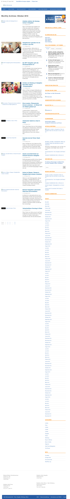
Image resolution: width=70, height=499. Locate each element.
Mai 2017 (47, 277)
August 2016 (47, 296)
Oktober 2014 (47, 342)
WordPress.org (48, 461)
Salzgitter (47, 433)
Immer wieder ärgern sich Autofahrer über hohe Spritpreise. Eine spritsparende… (56, 61)
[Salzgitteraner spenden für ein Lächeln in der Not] (11, 47)
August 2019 (47, 220)
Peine (46, 425)
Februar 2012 (47, 409)
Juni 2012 (47, 401)
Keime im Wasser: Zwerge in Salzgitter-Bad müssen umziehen (32, 173)
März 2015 (47, 332)
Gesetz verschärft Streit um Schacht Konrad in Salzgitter (31, 154)
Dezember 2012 (48, 388)
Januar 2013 (47, 386)
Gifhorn (46, 435)
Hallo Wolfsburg (42, 9)
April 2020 (47, 204)
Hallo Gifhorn (32, 9)
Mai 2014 (47, 353)
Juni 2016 (47, 300)
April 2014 (47, 355)
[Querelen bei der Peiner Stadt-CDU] (11, 142)
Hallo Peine (11, 9)
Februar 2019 (47, 233)
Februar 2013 (47, 384)
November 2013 (48, 365)
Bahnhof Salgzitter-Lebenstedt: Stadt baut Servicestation (32, 190)
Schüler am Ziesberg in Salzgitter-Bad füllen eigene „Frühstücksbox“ (32, 84)
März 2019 (47, 231)
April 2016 (47, 304)
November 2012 (48, 390)
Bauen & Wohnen (48, 439)
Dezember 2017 (48, 262)
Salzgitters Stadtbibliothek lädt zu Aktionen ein (54, 155)
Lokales (3, 120)
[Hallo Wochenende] (7, 5)
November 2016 (48, 290)
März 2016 (47, 307)
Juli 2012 (47, 399)
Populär (47, 48)
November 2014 (48, 340)
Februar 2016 (47, 309)
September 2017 (48, 269)
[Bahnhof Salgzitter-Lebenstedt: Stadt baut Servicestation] (11, 194)
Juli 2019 (47, 223)
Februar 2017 (47, 283)
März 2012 (47, 407)
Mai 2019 (47, 227)
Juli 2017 (47, 273)
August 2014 (47, 346)
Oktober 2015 (47, 317)
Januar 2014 (47, 361)
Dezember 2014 (48, 338)
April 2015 (47, 330)
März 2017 (47, 281)
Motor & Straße (48, 442)
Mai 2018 (47, 252)
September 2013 (48, 369)
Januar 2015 (47, 336)
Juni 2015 (47, 325)
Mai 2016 (47, 302)
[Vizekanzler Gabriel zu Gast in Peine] (11, 125)
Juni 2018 (47, 250)
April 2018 (47, 254)
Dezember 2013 (48, 363)
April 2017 (47, 279)
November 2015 (48, 315)
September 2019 (48, 218)
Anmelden (47, 455)
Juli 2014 (47, 348)
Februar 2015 (47, 334)
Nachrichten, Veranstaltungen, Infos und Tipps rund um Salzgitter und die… (56, 54)
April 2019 (47, 229)
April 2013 (47, 380)
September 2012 (48, 395)
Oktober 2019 (47, 216)
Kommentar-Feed (48, 459)
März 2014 (47, 357)
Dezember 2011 (48, 413)
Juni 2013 (47, 376)
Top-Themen (47, 448)
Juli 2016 (47, 298)
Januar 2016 (47, 311)
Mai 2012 (47, 403)
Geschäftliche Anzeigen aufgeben (23, 1)
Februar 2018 (47, 258)
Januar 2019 (47, 235)
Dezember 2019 (48, 212)
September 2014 (48, 344)
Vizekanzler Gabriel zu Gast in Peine (31, 121)
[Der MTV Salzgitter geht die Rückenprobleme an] (11, 67)
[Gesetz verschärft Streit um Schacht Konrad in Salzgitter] (11, 158)
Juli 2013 (47, 374)
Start (4, 9)
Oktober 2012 (47, 392)
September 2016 (48, 294)
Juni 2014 (47, 351)
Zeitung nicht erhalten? (56, 9)
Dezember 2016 (48, 288)
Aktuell (52, 48)
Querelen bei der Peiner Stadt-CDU (31, 139)
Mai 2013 (47, 378)
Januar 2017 (47, 286)
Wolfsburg (47, 437)
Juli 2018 (47, 248)
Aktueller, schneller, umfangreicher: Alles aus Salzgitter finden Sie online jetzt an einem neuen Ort (55, 143)
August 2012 (47, 397)
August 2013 (47, 372)
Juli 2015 (47, 323)
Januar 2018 (47, 260)
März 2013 (47, 382)
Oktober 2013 (47, 367)
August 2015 (47, 321)
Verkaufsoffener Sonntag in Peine (32, 208)
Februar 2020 (47, 208)
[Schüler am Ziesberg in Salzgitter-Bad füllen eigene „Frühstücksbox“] (11, 87)
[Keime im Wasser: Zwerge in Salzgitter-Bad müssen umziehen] (11, 177)
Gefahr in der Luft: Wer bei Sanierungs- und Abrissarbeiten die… (56, 79)
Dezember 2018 (48, 237)
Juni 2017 (47, 275)
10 (14, 222)
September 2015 (48, 319)
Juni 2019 (47, 225)
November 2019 (48, 214)
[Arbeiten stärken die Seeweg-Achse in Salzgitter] (11, 26)
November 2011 (48, 416)
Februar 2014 (47, 359)
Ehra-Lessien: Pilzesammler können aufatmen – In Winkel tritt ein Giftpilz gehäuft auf (32, 104)
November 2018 (48, 239)
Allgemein (47, 444)
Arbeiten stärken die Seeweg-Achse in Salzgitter (31, 22)
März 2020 (47, 206)
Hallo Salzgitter (21, 9)
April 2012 (47, 405)
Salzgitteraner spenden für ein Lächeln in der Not (31, 43)
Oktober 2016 (47, 292)
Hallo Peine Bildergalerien (50, 446)
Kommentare (58, 48)
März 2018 (47, 256)
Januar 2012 (47, 411)
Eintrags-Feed (48, 457)
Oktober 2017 (47, 267)
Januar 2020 (47, 210)
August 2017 (47, 271)
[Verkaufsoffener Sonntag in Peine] (11, 213)
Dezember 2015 (48, 313)
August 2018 (47, 246)
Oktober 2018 (47, 241)
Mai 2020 (47, 202)
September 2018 (48, 244)
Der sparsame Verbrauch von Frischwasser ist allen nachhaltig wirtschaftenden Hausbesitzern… (55, 68)
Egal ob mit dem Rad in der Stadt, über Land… (56, 74)
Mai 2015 (47, 327)
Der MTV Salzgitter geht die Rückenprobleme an (30, 63)
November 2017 (48, 265)
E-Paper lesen (35, 1)
